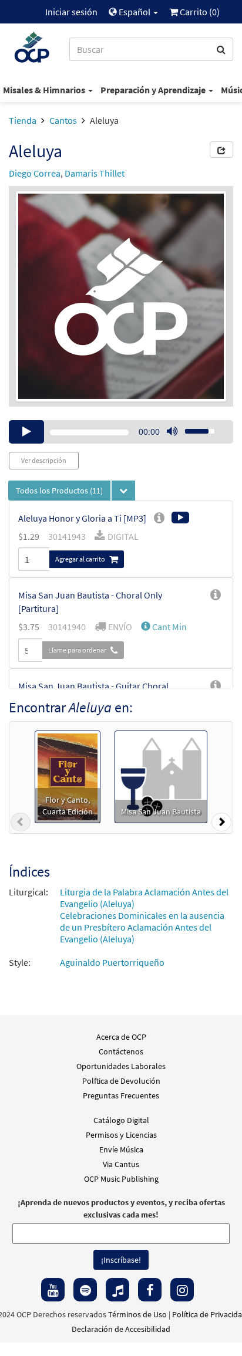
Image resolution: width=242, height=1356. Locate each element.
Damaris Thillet (95, 173)
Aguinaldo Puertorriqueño (112, 962)
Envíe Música (121, 1149)
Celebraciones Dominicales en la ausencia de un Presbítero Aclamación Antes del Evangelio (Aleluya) (142, 927)
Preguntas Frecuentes (121, 1095)
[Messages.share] (221, 149)
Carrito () (199, 12)
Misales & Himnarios (45, 90)
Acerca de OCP (121, 1037)
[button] (164, 627)
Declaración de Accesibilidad (121, 1329)
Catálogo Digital (121, 1120)
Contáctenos (121, 1051)
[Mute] (172, 431)
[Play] (26, 432)
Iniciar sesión (71, 12)
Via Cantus (121, 1164)
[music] (117, 1289)
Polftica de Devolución (121, 1081)
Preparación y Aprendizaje (153, 90)
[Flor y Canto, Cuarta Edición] (68, 776)
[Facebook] (150, 1289)
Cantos (63, 120)
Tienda (22, 120)
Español (134, 12)
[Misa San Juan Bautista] (161, 776)
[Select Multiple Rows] (123, 491)
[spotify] (85, 1289)
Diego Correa (34, 173)
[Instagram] (182, 1289)
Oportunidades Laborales (121, 1066)
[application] (121, 432)
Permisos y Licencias (121, 1135)
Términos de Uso (137, 1314)
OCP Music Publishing (121, 1179)
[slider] (193, 427)
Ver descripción (43, 460)
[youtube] (53, 1289)
